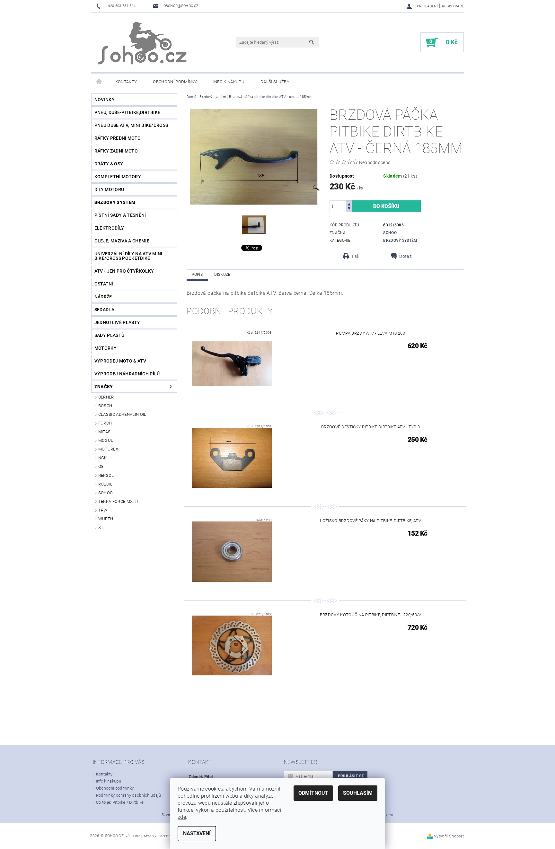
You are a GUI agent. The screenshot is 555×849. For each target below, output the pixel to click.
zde (182, 817)
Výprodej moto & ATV (120, 360)
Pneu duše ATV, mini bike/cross (131, 125)
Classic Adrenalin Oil (122, 414)
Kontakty (126, 81)
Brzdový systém (114, 202)
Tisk (355, 256)
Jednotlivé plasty (117, 322)
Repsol (106, 475)
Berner (106, 397)
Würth (105, 518)
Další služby (274, 81)
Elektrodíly (109, 228)
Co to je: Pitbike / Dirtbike (120, 802)
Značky (103, 386)
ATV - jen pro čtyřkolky (124, 271)
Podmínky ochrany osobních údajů (128, 795)
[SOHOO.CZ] (143, 45)
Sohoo (105, 492)
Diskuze (222, 274)
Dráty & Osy (108, 163)
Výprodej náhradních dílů (127, 373)
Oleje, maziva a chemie (121, 240)
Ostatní (103, 283)
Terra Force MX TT (118, 501)
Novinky (104, 99)
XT (101, 527)
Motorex (108, 449)
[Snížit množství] (349, 209)
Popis (197, 274)
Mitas (104, 431)
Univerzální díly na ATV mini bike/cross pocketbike (128, 256)
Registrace (453, 6)
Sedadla (104, 309)
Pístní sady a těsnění (120, 215)
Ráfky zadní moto (116, 150)
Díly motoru (109, 189)
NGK (102, 457)
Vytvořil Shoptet (449, 836)
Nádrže (103, 296)
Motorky (105, 348)
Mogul (105, 440)
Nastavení (197, 833)
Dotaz (405, 256)
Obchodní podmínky (175, 81)
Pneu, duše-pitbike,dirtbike (127, 112)
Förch (105, 423)
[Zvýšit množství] (349, 203)
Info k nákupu (228, 81)
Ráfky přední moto (117, 138)
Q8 (101, 466)
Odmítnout (313, 793)
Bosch (105, 405)
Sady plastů (109, 335)
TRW (103, 510)
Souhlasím (358, 793)
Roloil (105, 484)
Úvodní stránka (99, 82)
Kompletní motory (117, 176)
